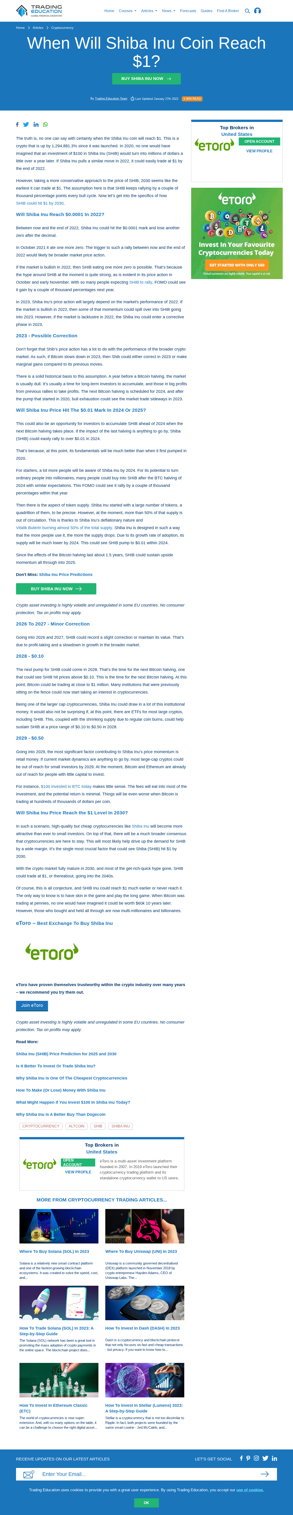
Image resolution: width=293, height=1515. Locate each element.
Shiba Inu (140, 826)
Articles (38, 27)
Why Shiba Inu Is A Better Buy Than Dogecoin (61, 1114)
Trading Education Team (111, 98)
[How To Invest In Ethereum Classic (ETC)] (58, 1381)
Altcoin (76, 1126)
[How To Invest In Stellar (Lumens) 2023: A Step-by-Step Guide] (144, 1381)
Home (109, 11)
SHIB (98, 1126)
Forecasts (188, 11)
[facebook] (241, 1458)
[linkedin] (274, 1458)
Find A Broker (228, 11)
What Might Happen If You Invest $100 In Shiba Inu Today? (73, 1102)
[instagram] (256, 1458)
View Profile (78, 1172)
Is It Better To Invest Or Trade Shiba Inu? (55, 1066)
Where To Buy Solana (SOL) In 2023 (54, 1251)
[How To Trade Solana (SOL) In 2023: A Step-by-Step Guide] (58, 1304)
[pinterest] (248, 1458)
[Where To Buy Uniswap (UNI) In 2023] (144, 1227)
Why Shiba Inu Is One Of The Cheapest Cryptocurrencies (71, 1078)
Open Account (72, 1163)
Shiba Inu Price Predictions (65, 574)
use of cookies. (250, 1490)
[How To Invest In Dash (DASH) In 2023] (144, 1304)
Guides (206, 11)
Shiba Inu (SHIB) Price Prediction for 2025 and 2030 (66, 1054)
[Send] (264, 1474)
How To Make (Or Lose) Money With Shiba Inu (61, 1090)
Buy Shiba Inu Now (142, 78)
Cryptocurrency (62, 27)
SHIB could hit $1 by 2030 (40, 203)
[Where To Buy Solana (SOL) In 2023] (58, 1227)
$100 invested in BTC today (66, 786)
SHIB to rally (140, 282)
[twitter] (265, 1458)
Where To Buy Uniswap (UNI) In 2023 (141, 1251)
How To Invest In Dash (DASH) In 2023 (142, 1328)
